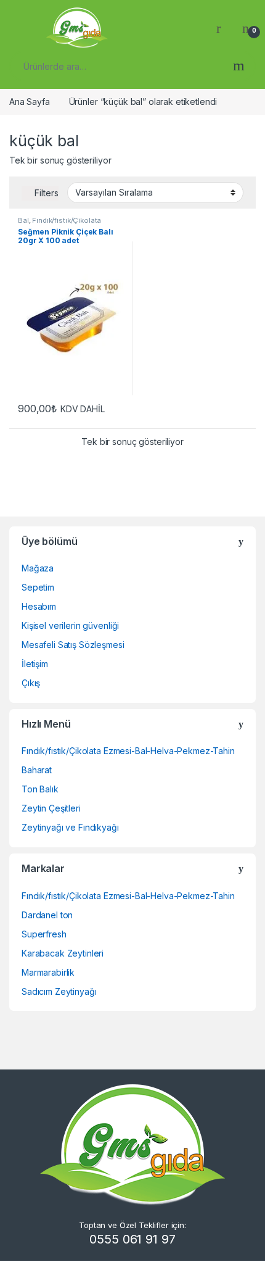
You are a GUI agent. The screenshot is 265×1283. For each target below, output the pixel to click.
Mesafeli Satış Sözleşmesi (73, 644)
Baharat (37, 770)
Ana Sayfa (29, 101)
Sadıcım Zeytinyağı (59, 991)
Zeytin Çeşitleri (51, 808)
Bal (23, 220)
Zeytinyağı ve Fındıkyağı (70, 827)
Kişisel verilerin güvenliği (70, 625)
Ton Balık (40, 789)
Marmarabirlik (48, 972)
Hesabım (39, 606)
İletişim (35, 663)
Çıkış (31, 683)
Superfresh (44, 934)
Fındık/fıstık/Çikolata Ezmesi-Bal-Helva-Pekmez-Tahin (128, 750)
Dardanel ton (47, 915)
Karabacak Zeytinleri (63, 953)
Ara (239, 66)
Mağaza (38, 568)
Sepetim (38, 587)
